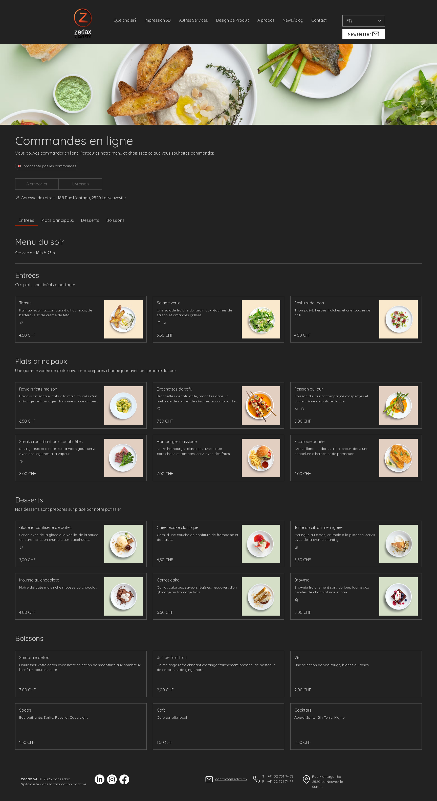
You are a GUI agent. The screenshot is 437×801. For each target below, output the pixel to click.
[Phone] (256, 779)
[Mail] (209, 779)
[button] (37, 184)
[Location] (306, 779)
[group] (80, 184)
